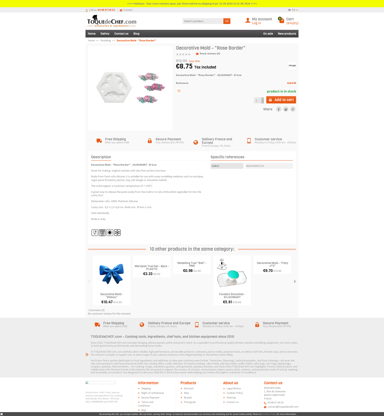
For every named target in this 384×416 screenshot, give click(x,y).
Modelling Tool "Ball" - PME (192, 264)
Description (101, 157)
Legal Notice (233, 388)
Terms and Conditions (145, 403)
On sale (268, 34)
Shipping (146, 388)
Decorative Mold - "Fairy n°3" (272, 264)
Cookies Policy (234, 393)
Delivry (104, 34)
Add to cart (284, 99)
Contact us (121, 34)
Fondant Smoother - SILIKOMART (232, 295)
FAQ (143, 410)
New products (287, 34)
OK (227, 21)
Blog (136, 34)
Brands (188, 397)
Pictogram (190, 402)
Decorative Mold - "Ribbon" (111, 295)
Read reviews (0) (210, 53)
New (186, 393)
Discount (189, 388)
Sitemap (231, 397)
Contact (127, 10)
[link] (278, 109)
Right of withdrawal (152, 393)
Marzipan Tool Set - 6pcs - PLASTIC (152, 267)
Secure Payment (150, 397)
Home (92, 34)
